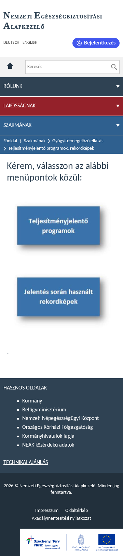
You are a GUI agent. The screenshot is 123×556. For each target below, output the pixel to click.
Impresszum (46, 510)
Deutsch (11, 43)
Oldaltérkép (76, 510)
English (30, 43)
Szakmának (34, 141)
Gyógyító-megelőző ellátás (77, 141)
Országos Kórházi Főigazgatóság (57, 427)
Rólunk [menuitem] (12, 86)
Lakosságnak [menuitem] (19, 106)
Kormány (32, 401)
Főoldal (10, 141)
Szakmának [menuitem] (17, 125)
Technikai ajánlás (25, 462)
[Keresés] (114, 67)
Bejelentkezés (99, 43)
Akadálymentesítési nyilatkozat (61, 518)
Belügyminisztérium (44, 410)
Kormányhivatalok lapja (48, 436)
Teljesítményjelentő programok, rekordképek (51, 148)
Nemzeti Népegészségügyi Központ (60, 418)
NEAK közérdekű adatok (48, 445)
